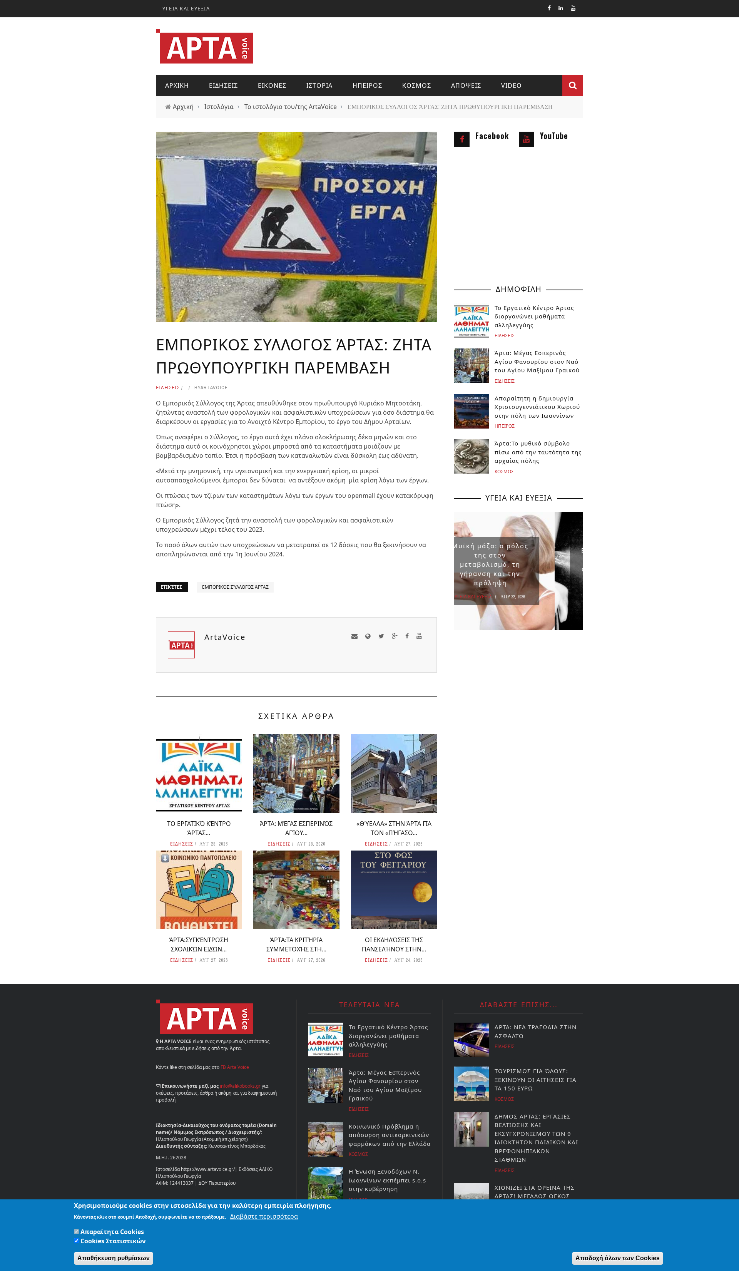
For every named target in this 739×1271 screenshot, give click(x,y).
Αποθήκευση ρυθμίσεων (113, 1258)
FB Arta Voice (235, 1067)
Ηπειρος (367, 85)
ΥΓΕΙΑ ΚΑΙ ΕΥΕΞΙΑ (186, 8)
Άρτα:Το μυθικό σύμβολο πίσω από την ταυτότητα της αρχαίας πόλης (538, 451)
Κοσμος (416, 85)
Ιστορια (319, 85)
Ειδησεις (223, 85)
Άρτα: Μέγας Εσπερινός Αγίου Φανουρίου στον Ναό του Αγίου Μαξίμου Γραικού (537, 361)
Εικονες (272, 85)
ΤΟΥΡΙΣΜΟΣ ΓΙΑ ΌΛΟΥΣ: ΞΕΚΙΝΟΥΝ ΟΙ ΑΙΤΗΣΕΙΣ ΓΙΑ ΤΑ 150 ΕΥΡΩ (536, 1079)
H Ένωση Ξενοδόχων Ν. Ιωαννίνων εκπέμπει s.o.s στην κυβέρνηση (387, 1179)
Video (511, 85)
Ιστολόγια (219, 106)
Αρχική (183, 106)
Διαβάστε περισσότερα (264, 1216)
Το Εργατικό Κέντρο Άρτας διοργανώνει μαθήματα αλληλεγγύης (534, 316)
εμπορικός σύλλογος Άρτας (235, 587)
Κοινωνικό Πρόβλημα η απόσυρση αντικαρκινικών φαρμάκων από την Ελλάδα (390, 1134)
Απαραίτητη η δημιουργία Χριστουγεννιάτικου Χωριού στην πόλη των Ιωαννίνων (537, 406)
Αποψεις (466, 85)
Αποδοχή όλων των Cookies (617, 1258)
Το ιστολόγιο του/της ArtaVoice (290, 106)
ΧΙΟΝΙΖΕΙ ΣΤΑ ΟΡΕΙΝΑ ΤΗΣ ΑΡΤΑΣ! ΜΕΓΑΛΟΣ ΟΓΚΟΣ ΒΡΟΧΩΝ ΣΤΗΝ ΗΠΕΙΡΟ (535, 1196)
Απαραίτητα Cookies (112, 1231)
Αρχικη (177, 85)
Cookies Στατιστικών (113, 1241)
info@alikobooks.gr (240, 1086)
